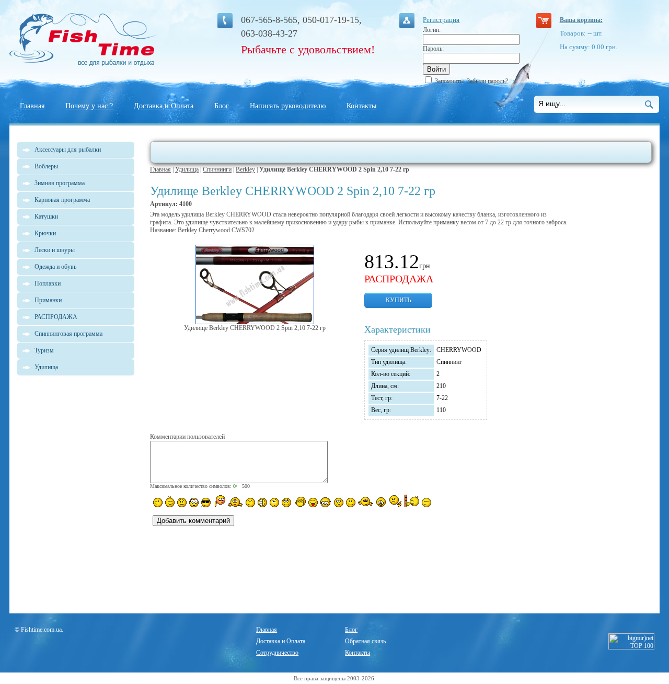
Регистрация (441, 20)
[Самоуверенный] (206, 502)
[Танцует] (235, 501)
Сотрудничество (277, 652)
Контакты (361, 106)
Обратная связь (365, 641)
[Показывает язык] (313, 502)
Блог (221, 106)
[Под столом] (262, 502)
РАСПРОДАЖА (55, 317)
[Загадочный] (286, 502)
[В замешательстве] (274, 502)
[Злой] (299, 502)
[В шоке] (194, 502)
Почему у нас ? (89, 106)
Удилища (187, 169)
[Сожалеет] (381, 502)
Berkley (245, 169)
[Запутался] (338, 502)
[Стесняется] (219, 501)
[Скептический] (426, 502)
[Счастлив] (250, 502)
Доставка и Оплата (163, 106)
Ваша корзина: (581, 20)
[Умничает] (326, 502)
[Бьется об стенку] (411, 501)
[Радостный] (365, 501)
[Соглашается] (350, 502)
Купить (398, 300)
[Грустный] (182, 502)
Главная (32, 106)
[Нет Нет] (395, 501)
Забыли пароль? (487, 81)
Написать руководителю (288, 106)
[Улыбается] (170, 501)
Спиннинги (217, 169)
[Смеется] (158, 502)
